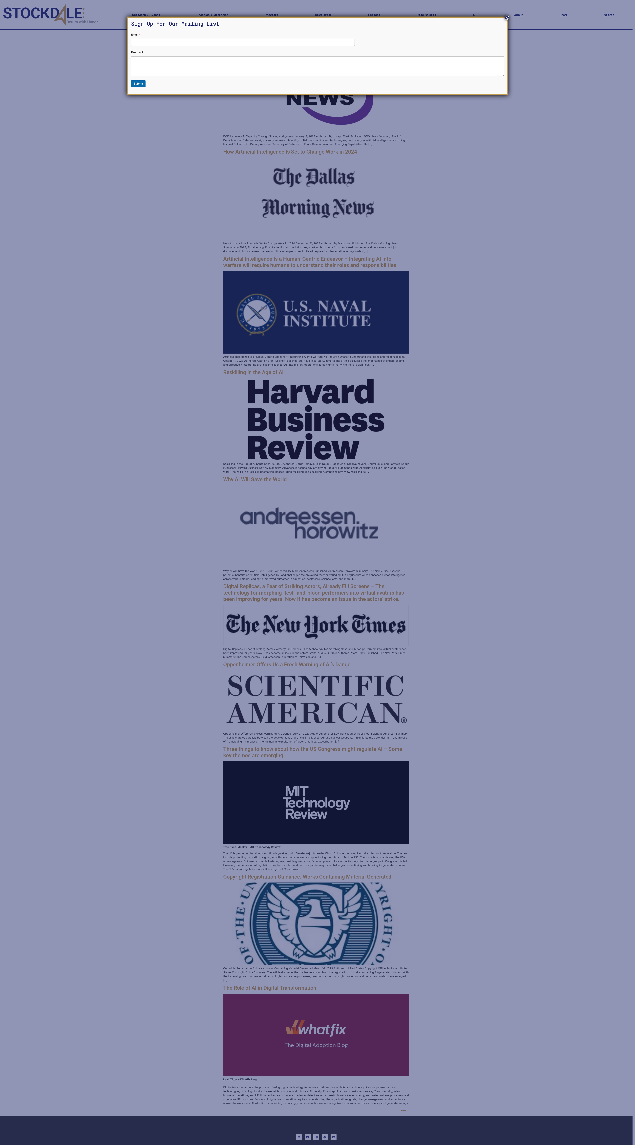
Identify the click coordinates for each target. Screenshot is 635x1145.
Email (135, 34)
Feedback (137, 52)
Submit (138, 83)
